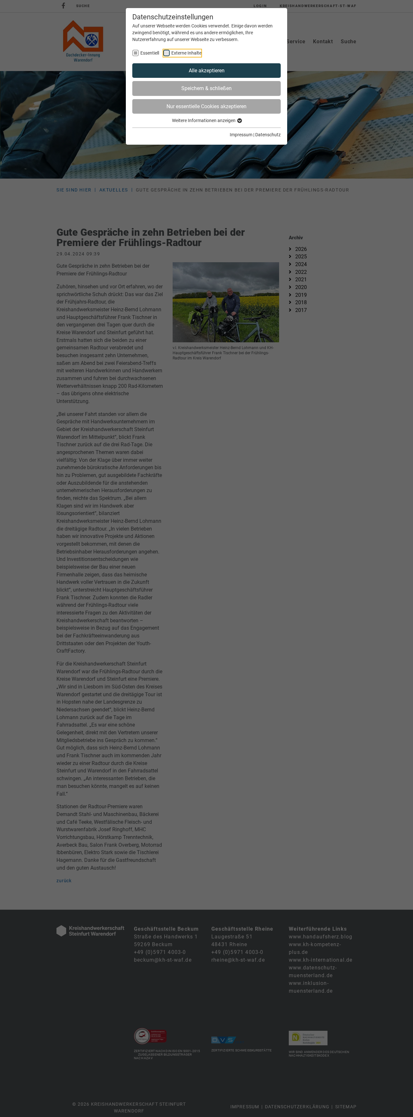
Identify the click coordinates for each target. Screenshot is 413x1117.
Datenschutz (268, 134)
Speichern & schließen (206, 88)
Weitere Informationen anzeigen (204, 120)
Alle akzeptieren (207, 70)
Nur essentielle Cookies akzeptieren (206, 106)
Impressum (241, 134)
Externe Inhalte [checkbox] (186, 53)
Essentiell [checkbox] (149, 53)
